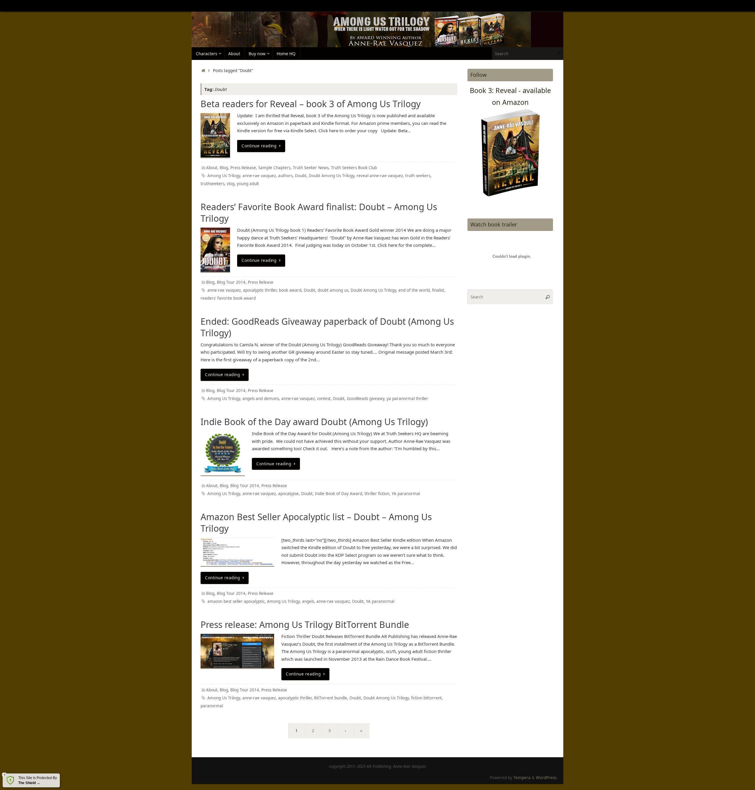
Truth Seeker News (311, 167)
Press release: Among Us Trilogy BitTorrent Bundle (305, 624)
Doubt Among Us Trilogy (331, 175)
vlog (230, 183)
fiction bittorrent (426, 698)
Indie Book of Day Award (338, 493)
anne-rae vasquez (259, 175)
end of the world (414, 290)
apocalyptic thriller (260, 290)
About (211, 167)
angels (308, 601)
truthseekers (212, 183)
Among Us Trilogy (223, 175)
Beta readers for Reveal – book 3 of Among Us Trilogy (311, 104)
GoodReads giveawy (365, 398)
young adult (248, 183)
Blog (224, 167)
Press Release (243, 167)
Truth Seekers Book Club (354, 167)
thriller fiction (377, 493)
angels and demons (260, 398)
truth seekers (417, 175)
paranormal (212, 706)
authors (285, 175)
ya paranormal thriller (407, 398)
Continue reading (259, 145)
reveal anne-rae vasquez (380, 175)
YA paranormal (406, 493)
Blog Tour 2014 (231, 282)
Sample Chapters (274, 167)
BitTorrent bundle (330, 698)
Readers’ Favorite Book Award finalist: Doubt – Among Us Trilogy (319, 212)
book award (290, 290)
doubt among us (333, 290)
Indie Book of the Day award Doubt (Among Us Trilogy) (314, 422)
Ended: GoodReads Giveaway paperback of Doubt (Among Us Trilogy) (327, 327)
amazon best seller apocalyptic (236, 601)
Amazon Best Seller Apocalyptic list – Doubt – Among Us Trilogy (316, 522)
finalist (438, 290)
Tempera (522, 777)
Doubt (300, 175)
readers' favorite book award (228, 298)
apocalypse (288, 493)
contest (324, 398)
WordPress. (546, 777)
